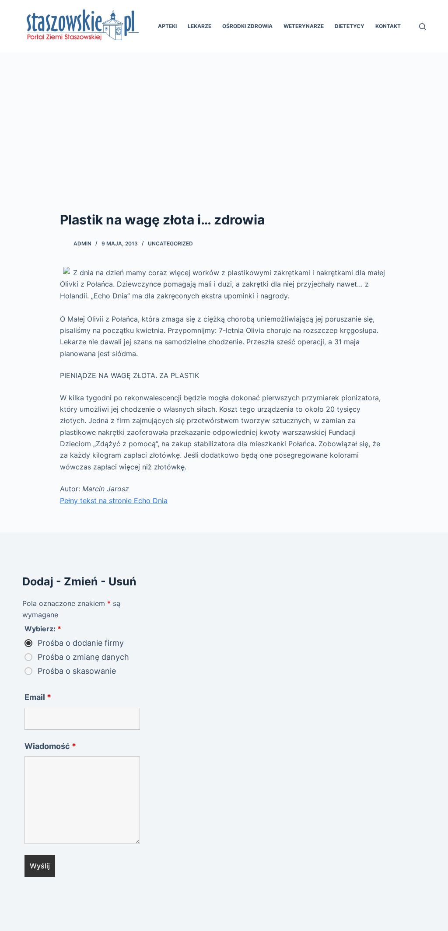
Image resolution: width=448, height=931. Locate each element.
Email (37, 697)
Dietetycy (349, 26)
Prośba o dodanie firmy (81, 643)
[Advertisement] (224, 118)
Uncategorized (170, 243)
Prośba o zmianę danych (83, 657)
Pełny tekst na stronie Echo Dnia (114, 500)
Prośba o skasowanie (77, 671)
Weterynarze (304, 26)
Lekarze (199, 26)
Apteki (167, 26)
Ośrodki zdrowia (247, 26)
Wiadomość (50, 746)
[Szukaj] (422, 26)
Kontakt (388, 26)
